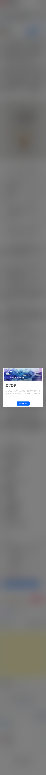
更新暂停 (11, 385)
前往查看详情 (23, 403)
